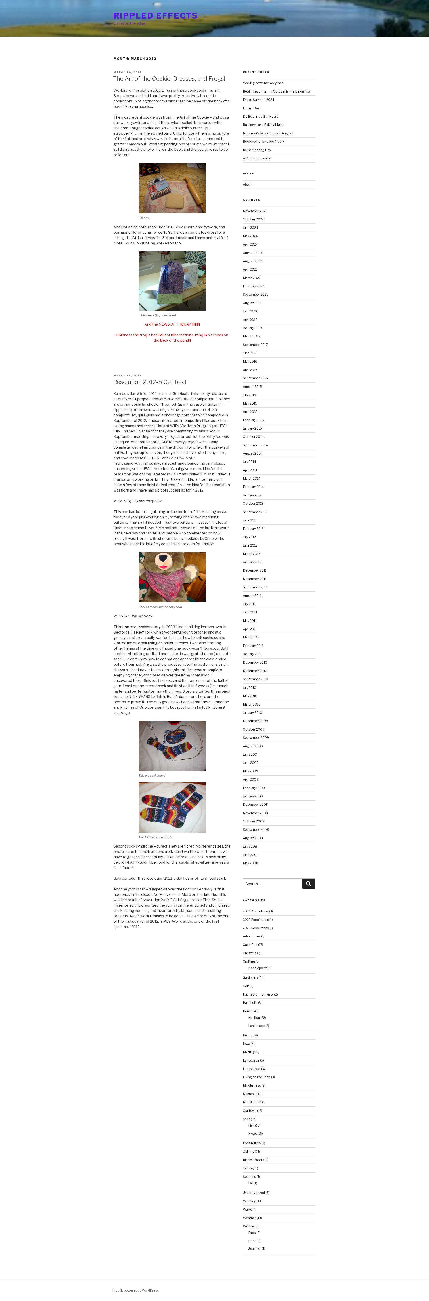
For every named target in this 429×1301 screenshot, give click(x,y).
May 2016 (250, 361)
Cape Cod (250, 945)
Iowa (246, 1043)
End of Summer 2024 (258, 100)
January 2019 (252, 328)
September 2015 (255, 378)
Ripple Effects (253, 1160)
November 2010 (255, 671)
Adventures (252, 936)
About (247, 184)
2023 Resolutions (256, 928)
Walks (247, 1209)
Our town (250, 1110)
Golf (246, 986)
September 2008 (256, 829)
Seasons (249, 1176)
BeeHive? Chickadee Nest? (263, 141)
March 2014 (251, 478)
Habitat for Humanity (258, 994)
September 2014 (255, 445)
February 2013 (253, 528)
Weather (249, 1218)
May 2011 (250, 621)
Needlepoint (257, 968)
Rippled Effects (156, 16)
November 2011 (254, 579)
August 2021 (252, 303)
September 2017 (255, 345)
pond (246, 1119)
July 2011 (249, 604)
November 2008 (255, 813)
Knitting (249, 1052)
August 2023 (252, 253)
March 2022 (252, 278)
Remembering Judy (257, 150)
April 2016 (250, 370)
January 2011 (252, 654)
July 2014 (249, 462)
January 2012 (252, 562)
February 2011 (253, 646)
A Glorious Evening (257, 158)
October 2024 (253, 219)
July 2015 (249, 395)
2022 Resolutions (256, 920)
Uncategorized (254, 1193)
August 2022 (252, 261)
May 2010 (250, 696)
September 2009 (256, 737)
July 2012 (249, 537)
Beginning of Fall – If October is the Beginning (276, 91)
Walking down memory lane (263, 83)
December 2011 (254, 570)
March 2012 (251, 554)
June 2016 (250, 353)
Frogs (252, 1133)
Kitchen (254, 1017)
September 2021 (255, 294)
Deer (252, 1241)
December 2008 (255, 804)
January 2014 (252, 495)
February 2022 (253, 286)
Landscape (256, 1026)
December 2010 (255, 662)
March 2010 (252, 704)
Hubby (247, 1035)
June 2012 (250, 545)
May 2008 (250, 863)
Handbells (250, 1002)
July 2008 (250, 846)
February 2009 (254, 788)
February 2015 (253, 420)
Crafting (249, 961)
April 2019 (250, 320)
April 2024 (250, 244)
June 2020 (250, 311)
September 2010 (255, 679)
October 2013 (253, 503)
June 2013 (250, 520)
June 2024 (250, 227)
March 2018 (251, 336)
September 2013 (255, 512)
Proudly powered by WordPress (135, 1290)
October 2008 (253, 821)
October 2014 (253, 437)
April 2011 (250, 629)
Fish (251, 1125)
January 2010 (252, 712)
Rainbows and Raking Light (263, 125)
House (248, 1011)
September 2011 (255, 587)
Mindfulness (252, 1085)
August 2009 (253, 746)
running (248, 1168)
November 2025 (255, 211)
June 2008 (251, 855)
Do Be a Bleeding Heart (260, 116)
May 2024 (250, 236)
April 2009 (250, 779)
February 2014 (253, 487)
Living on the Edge (257, 1077)
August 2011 (252, 596)
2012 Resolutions (256, 911)
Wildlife (248, 1226)
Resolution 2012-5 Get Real (149, 381)
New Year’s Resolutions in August (268, 133)
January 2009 (253, 796)
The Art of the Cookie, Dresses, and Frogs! (169, 78)
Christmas (250, 953)
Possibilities (252, 1143)
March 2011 (251, 637)
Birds (252, 1233)
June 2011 (250, 612)
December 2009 (255, 721)
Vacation (249, 1201)
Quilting (248, 1151)
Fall (250, 1183)
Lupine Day (251, 108)
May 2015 (250, 403)
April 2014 (250, 470)
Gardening (250, 977)
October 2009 (253, 729)
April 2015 (250, 411)
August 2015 (252, 386)
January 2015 (252, 428)
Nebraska (250, 1094)
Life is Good (252, 1069)
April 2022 (250, 269)
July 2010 (249, 687)
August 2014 (252, 453)
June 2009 (251, 763)
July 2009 (250, 754)
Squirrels (254, 1248)
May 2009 (250, 771)
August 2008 (253, 838)
